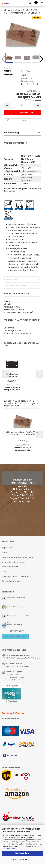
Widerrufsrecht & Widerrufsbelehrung (14, 624)
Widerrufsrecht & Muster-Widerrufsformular (14, 564)
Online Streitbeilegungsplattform (19, 616)
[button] (41, 59)
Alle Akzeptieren (22, 853)
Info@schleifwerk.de (18, 680)
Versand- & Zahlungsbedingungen (18, 557)
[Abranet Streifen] (22, 34)
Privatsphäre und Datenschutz (16, 576)
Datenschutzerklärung (10, 848)
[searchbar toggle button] (30, 3)
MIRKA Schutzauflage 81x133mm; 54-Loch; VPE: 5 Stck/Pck (12, 374)
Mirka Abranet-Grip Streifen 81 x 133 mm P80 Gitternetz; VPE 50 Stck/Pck (22, 433)
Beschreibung (11, 132)
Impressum (7, 547)
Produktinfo (10, 279)
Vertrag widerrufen (15, 636)
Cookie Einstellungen (11, 581)
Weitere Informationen (22, 859)
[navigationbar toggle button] (42, 3)
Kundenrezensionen (15, 285)
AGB (4, 571)
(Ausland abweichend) (29, 84)
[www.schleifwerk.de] (5, 3)
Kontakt (5, 552)
